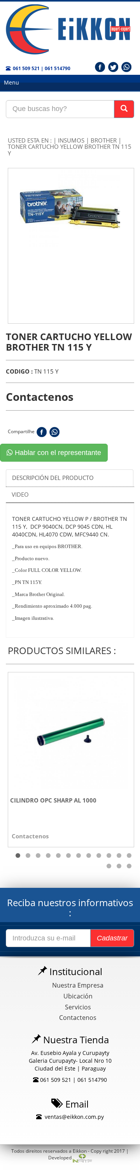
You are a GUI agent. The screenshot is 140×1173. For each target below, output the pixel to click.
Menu (11, 82)
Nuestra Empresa (77, 985)
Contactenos (77, 1017)
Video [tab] (20, 494)
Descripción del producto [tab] (53, 478)
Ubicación (78, 996)
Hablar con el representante (57, 453)
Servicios (78, 1007)
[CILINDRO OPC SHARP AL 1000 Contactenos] (71, 731)
